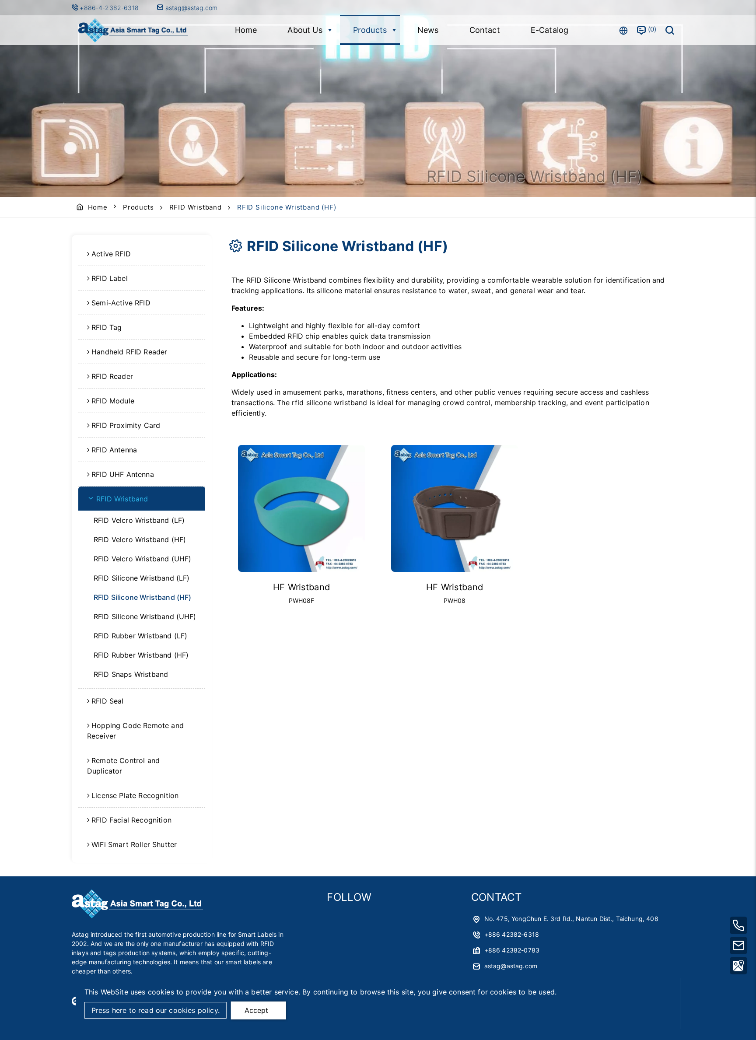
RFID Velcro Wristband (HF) (140, 539)
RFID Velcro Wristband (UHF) (142, 558)
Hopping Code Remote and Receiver (135, 730)
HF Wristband (301, 587)
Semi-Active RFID (120, 302)
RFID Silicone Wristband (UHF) (145, 616)
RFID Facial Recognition (131, 820)
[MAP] (738, 965)
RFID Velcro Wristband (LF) (139, 520)
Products (370, 30)
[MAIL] (738, 945)
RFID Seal (107, 701)
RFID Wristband (195, 207)
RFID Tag (106, 327)
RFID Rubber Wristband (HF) (141, 655)
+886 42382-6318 (511, 934)
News (428, 30)
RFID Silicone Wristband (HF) (142, 597)
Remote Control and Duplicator (123, 765)
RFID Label (109, 278)
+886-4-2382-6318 (110, 7)
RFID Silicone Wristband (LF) (141, 578)
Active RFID (111, 253)
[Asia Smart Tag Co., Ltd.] (133, 30)
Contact (484, 30)
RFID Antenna (114, 449)
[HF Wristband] (301, 508)
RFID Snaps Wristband (131, 674)
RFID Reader (112, 376)
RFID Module (112, 400)
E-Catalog (549, 30)
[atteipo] (137, 915)
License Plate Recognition (134, 795)
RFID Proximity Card (125, 425)
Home (246, 30)
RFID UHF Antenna (122, 474)
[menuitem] (141, 254)
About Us (304, 30)
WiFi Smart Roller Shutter (134, 844)
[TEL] (738, 925)
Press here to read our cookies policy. (155, 1010)
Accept (256, 1010)
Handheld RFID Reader (129, 351)
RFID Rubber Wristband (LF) (140, 635)
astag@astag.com (190, 7)
